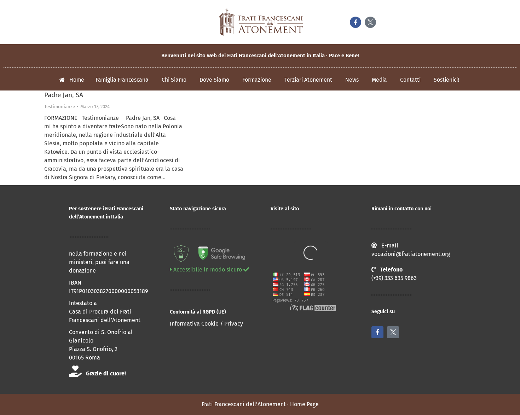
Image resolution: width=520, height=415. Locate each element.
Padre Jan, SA (63, 95)
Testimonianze (59, 106)
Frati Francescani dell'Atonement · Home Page (260, 404)
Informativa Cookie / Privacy (206, 323)
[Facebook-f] (355, 22)
